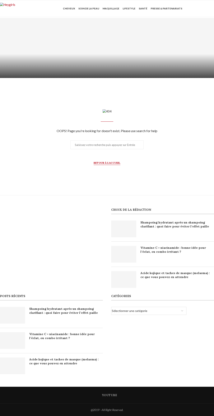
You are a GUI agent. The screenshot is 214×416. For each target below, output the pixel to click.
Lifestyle (129, 8)
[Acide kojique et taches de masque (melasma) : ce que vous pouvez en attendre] (123, 279)
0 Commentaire (64, 73)
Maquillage (111, 8)
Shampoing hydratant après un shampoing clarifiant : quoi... (53, 62)
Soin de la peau (88, 8)
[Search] (205, 8)
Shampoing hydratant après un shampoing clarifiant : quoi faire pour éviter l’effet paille (174, 224)
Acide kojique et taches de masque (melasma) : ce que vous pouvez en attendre (175, 275)
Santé (143, 8)
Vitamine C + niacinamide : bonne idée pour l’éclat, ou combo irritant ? (173, 250)
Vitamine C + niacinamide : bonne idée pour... (161, 62)
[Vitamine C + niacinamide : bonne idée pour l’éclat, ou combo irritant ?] (160, 48)
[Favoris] (212, 8)
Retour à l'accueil (107, 162)
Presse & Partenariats (166, 8)
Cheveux (69, 8)
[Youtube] (196, 8)
